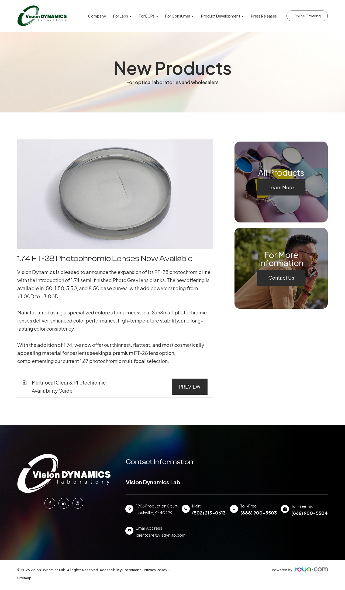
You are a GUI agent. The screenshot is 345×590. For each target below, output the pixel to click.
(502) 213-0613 (209, 513)
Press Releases (264, 15)
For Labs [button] (120, 15)
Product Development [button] (220, 15)
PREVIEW (190, 386)
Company (97, 15)
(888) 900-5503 (258, 513)
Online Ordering (307, 16)
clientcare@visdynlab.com (160, 535)
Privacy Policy (155, 570)
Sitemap (24, 578)
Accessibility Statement (120, 570)
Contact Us (281, 278)
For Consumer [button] (177, 15)
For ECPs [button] (147, 15)
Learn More (281, 187)
